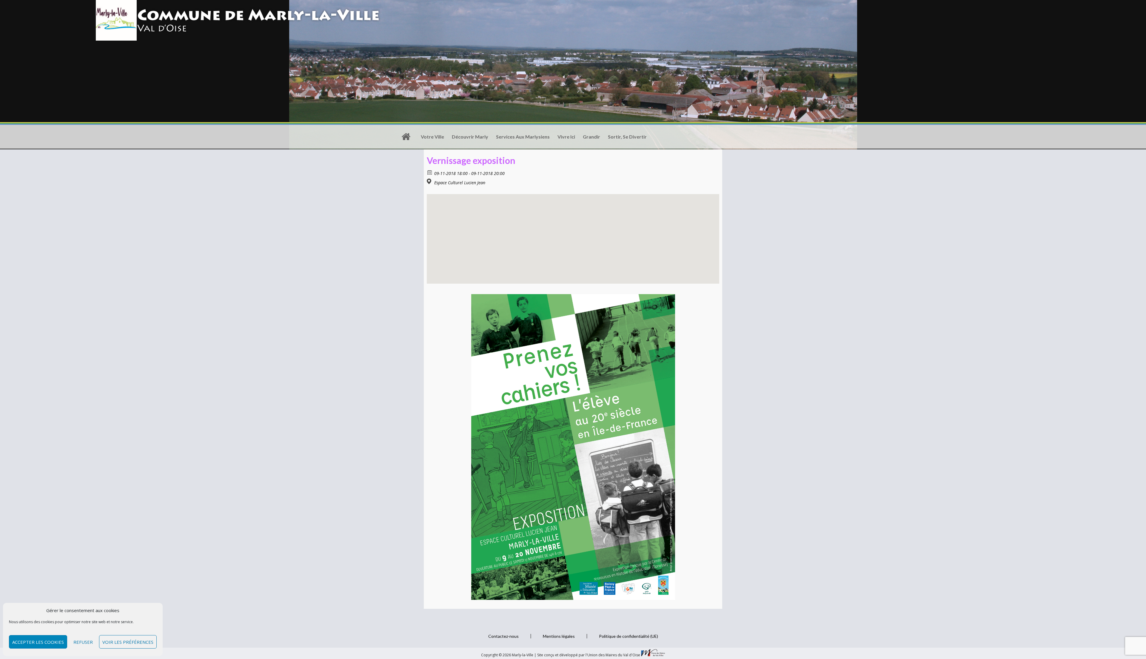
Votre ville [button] (432, 136)
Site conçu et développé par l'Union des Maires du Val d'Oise (588, 655)
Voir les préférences (127, 642)
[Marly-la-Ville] (406, 137)
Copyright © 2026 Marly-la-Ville (507, 655)
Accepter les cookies (38, 642)
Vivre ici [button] (566, 136)
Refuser (83, 642)
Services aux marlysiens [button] (523, 136)
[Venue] (430, 181)
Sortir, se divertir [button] (627, 136)
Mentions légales (559, 636)
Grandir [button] (591, 136)
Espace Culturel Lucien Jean (459, 182)
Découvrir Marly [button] (470, 136)
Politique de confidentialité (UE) (628, 636)
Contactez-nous (503, 636)
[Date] (430, 172)
